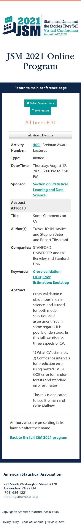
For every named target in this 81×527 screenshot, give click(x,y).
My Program (41, 110)
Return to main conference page (40, 88)
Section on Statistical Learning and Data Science (50, 189)
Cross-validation (46, 271)
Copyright (8, 512)
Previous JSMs (55, 522)
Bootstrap (61, 282)
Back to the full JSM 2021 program (38, 437)
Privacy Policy (10, 522)
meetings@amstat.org (20, 497)
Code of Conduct (32, 522)
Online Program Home (41, 103)
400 (36, 145)
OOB (37, 277)
